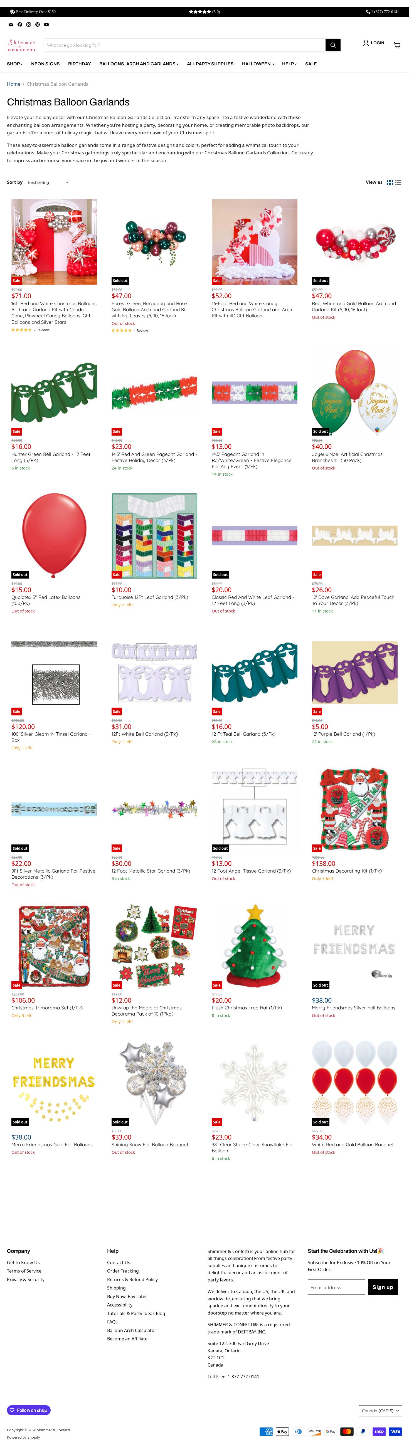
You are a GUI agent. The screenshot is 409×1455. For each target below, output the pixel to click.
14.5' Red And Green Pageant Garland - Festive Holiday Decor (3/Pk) (154, 457)
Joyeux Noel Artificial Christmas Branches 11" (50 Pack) (347, 457)
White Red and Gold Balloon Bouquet (353, 1144)
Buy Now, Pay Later (127, 1296)
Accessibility (119, 1305)
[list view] (398, 183)
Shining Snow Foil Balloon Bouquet (150, 1144)
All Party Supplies (210, 63)
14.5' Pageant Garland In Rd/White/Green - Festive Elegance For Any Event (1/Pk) (252, 460)
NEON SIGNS (45, 63)
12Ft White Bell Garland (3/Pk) (145, 734)
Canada (378, 1410)
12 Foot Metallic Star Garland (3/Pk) (151, 871)
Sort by (15, 182)
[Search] (333, 45)
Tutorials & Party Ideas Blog (136, 1313)
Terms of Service (24, 1271)
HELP (288, 63)
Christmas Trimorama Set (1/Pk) (47, 1008)
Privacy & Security (26, 1279)
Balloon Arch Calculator (131, 1330)
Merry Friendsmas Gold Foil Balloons (52, 1144)
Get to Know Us (23, 1262)
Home (14, 84)
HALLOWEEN (257, 63)
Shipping (116, 1288)
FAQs (112, 1322)
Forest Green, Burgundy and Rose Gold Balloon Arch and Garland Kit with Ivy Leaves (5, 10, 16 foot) (149, 309)
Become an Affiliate (127, 1339)
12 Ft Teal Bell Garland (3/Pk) (243, 734)
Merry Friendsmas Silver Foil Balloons (353, 1008)
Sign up (383, 1287)
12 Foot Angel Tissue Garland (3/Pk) (251, 871)
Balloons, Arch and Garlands (137, 63)
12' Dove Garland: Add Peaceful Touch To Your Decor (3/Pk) (353, 600)
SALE (311, 63)
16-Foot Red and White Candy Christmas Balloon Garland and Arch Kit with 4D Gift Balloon (252, 309)
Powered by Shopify (23, 1437)
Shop (14, 63)
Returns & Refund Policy (132, 1279)
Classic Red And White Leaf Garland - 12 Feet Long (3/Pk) (253, 600)
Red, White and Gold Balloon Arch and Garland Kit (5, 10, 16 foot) (354, 306)
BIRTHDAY (79, 63)
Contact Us (118, 1262)
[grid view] (390, 183)
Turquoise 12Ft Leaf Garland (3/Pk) (150, 597)
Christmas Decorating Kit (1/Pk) (347, 871)
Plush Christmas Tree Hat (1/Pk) (247, 1008)
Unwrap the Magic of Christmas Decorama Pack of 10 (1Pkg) (147, 1011)
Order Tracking (123, 1271)
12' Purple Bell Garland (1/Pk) (343, 734)
